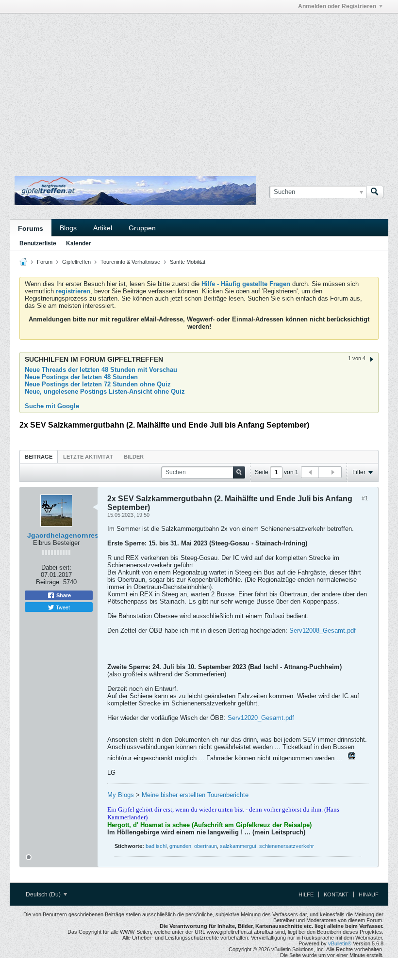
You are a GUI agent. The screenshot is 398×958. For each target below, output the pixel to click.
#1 (365, 498)
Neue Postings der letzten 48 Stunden (81, 377)
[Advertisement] (123, 35)
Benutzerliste (37, 243)
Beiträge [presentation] (38, 457)
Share (63, 595)
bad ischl (156, 846)
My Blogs (120, 794)
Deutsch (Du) (44, 894)
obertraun (205, 846)
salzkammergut (238, 846)
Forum (44, 262)
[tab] (38, 456)
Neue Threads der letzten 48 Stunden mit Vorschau (101, 369)
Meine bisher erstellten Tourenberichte (195, 794)
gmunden (180, 846)
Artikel (102, 228)
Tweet (62, 607)
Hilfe (306, 894)
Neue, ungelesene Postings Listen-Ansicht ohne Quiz (105, 391)
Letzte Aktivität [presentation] (88, 457)
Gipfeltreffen (76, 262)
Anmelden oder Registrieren (337, 6)
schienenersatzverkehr (286, 846)
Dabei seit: (56, 567)
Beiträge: (48, 582)
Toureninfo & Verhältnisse (130, 262)
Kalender (78, 243)
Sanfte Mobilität (187, 262)
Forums (30, 228)
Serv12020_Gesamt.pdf (261, 717)
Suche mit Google (52, 406)
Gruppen (142, 228)
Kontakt (336, 894)
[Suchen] (374, 192)
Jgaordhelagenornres (63, 535)
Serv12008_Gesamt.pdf (322, 630)
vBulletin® (339, 943)
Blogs (68, 228)
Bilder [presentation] (134, 457)
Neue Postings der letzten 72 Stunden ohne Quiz (98, 384)
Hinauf (369, 894)
